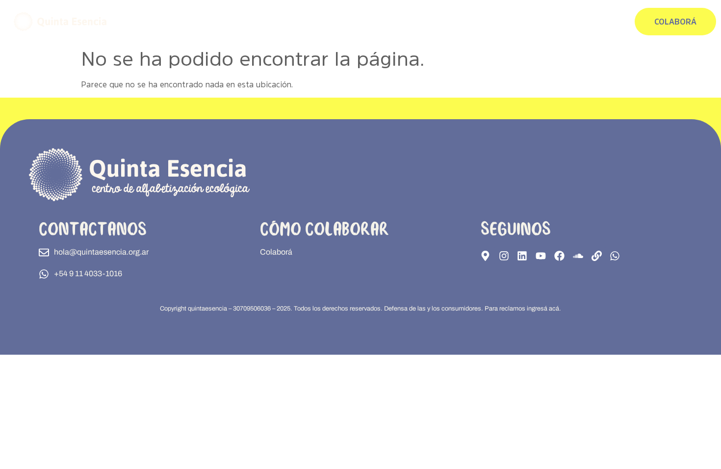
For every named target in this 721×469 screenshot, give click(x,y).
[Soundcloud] (577, 255)
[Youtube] (541, 255)
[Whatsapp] (615, 255)
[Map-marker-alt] (485, 255)
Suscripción (556, 21)
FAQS (515, 21)
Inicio (395, 21)
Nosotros (604, 21)
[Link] (596, 255)
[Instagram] (503, 255)
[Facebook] (559, 255)
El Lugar (480, 21)
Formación (435, 21)
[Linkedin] (522, 255)
